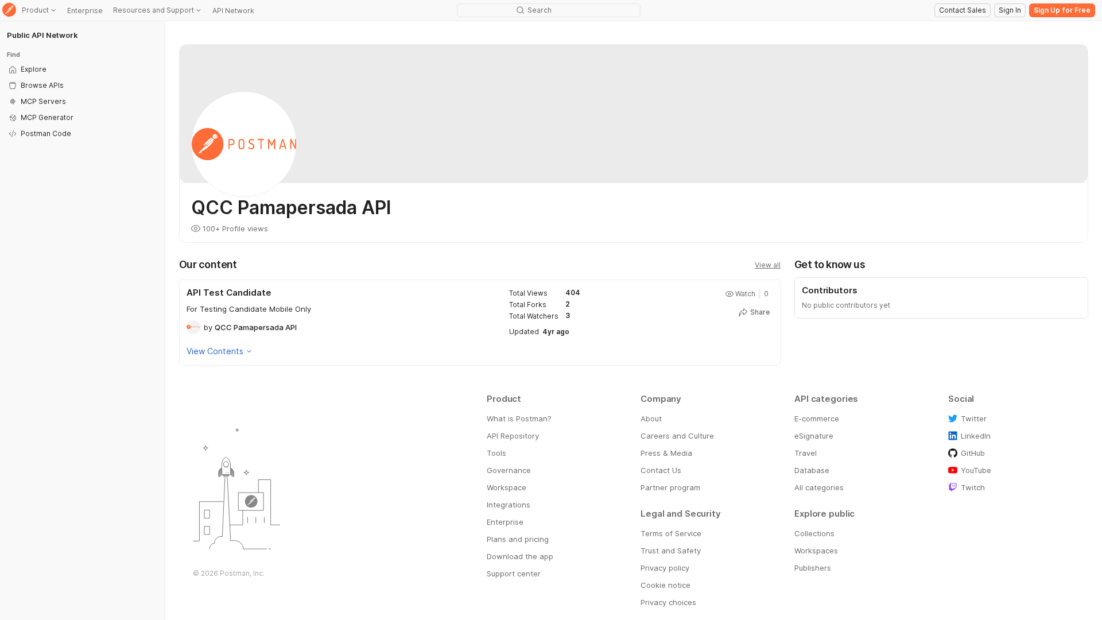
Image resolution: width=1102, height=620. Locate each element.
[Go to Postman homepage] (9, 10)
